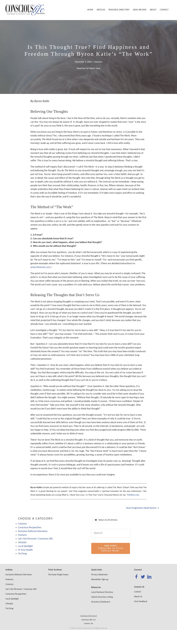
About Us (138, 597)
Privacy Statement (99, 575)
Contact (164, 10)
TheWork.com (133, 495)
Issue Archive (139, 10)
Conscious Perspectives (29, 527)
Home (90, 10)
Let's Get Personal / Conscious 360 (35, 538)
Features (98, 62)
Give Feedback (140, 601)
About (153, 10)
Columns (22, 524)
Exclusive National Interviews (32, 531)
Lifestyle (22, 542)
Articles (101, 10)
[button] (106, 520)
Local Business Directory (102, 592)
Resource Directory (119, 10)
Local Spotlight (25, 546)
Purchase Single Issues (58, 575)
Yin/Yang (22, 553)
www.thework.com (40, 267)
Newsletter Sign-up (99, 579)
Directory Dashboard (100, 602)
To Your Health (25, 550)
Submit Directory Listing (102, 597)
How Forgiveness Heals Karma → (142, 508)
